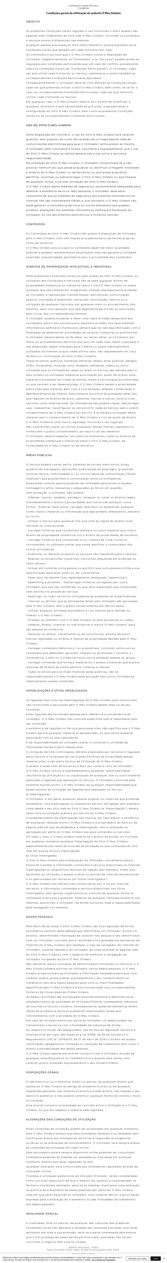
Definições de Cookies (137, 1258)
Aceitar (156, 1258)
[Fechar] (163, 1258)
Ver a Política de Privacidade (103, 1259)
